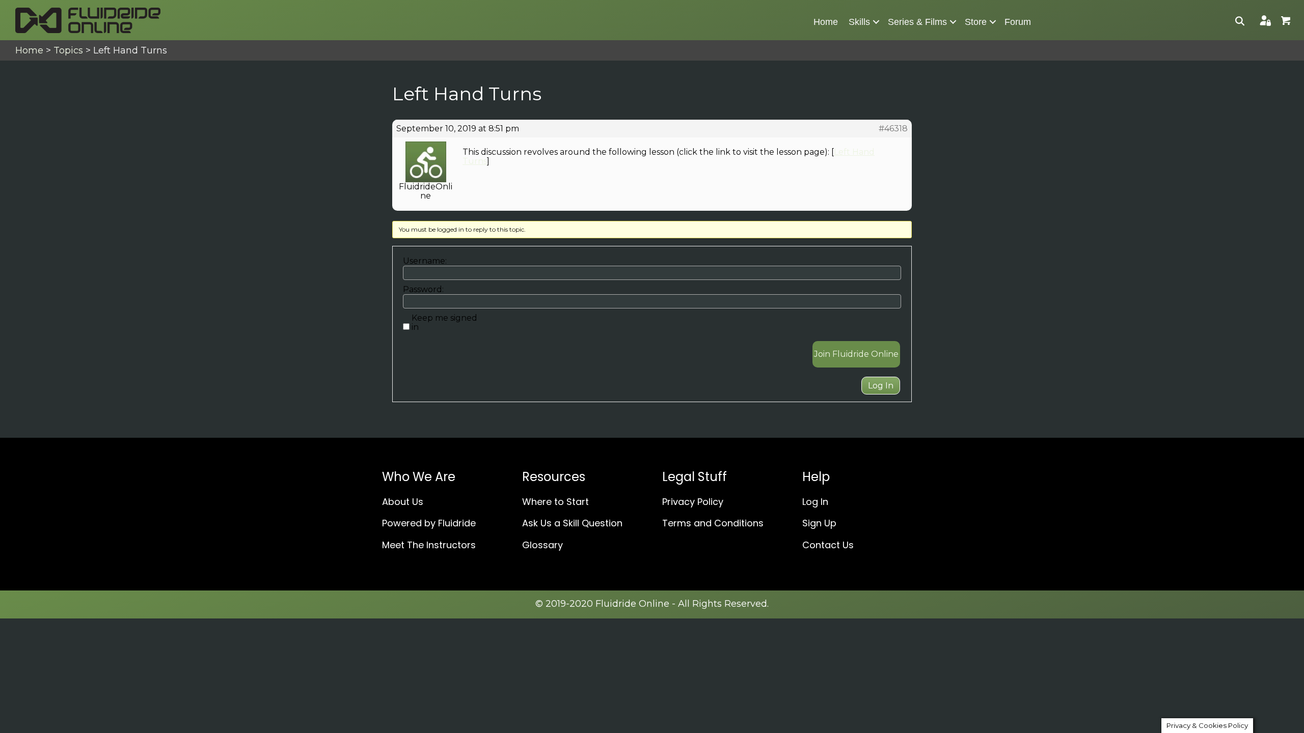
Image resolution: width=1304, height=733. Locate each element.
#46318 (893, 128)
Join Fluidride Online (856, 354)
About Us (402, 501)
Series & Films (917, 22)
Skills (859, 22)
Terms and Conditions (713, 523)
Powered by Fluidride (429, 523)
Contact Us (828, 545)
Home (825, 22)
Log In (880, 385)
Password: (423, 289)
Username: (425, 261)
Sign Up (819, 523)
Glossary (542, 545)
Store (976, 22)
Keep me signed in (444, 323)
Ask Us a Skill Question (572, 523)
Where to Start (555, 501)
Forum (1017, 22)
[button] (876, 22)
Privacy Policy (692, 501)
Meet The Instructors (429, 545)
